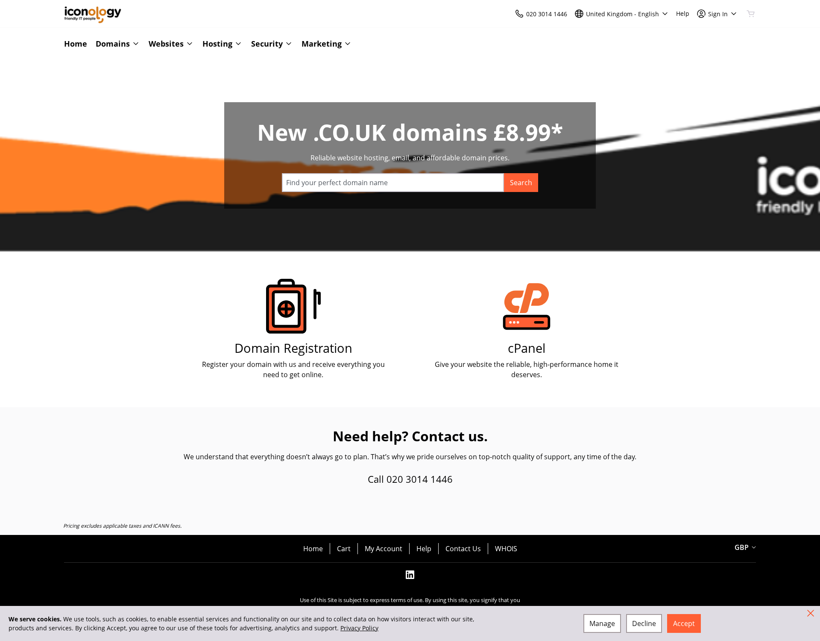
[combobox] (393, 182)
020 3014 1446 (420, 479)
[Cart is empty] (750, 13)
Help (423, 548)
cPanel (526, 348)
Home (313, 548)
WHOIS (506, 548)
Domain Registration (293, 348)
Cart (344, 548)
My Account (383, 548)
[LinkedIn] (410, 577)
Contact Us (463, 548)
